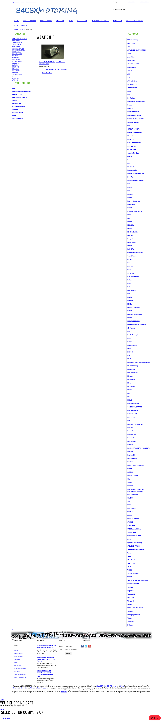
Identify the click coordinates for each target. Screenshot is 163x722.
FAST (129, 215)
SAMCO (130, 472)
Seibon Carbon (132, 475)
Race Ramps (131, 441)
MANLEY (130, 359)
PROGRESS (131, 434)
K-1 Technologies (133, 335)
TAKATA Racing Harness (135, 549)
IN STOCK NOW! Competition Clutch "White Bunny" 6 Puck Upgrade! (46, 659)
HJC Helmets (131, 290)
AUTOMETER (16, 103)
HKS (128, 294)
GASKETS (15, 63)
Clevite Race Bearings (134, 132)
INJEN (129, 311)
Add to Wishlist (51, 69)
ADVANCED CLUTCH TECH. (136, 50)
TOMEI (14, 100)
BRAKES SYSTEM (18, 48)
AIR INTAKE (16, 46)
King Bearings (132, 345)
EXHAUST (15, 57)
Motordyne (131, 379)
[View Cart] (84, 5)
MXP (129, 393)
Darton (129, 160)
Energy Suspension (134, 201)
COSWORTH (131, 146)
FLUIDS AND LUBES (19, 61)
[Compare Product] (86, 5)
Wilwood (130, 611)
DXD (128, 184)
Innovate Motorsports (134, 314)
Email (60, 650)
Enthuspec (131, 204)
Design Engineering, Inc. (135, 173)
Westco (129, 604)
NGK (129, 396)
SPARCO (130, 498)
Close (2, 700)
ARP (128, 74)
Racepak (130, 445)
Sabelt (129, 469)
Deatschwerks (132, 170)
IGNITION (15, 67)
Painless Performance (134, 424)
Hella (129, 287)
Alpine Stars (131, 67)
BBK (128, 95)
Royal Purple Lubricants (135, 465)
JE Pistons (131, 328)
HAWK (129, 283)
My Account (15, 2)
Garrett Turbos (132, 256)
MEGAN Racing (17, 112)
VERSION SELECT (133, 584)
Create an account (31, 2)
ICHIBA (129, 304)
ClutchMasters (132, 136)
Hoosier (130, 300)
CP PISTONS (131, 149)
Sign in (22, 2)
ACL (128, 47)
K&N (128, 331)
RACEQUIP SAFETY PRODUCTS (138, 448)
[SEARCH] (149, 10)
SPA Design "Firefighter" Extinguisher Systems (135, 490)
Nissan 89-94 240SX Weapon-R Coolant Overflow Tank (52, 63)
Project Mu (131, 438)
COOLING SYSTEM (18, 50)
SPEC (14, 115)
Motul (129, 383)
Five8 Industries (132, 232)
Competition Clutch (134, 143)
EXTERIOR (16, 59)
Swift (129, 539)
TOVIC (129, 577)
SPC (128, 501)
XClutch (130, 625)
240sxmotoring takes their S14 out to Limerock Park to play (46, 647)
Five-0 (129, 228)
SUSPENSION (17, 74)
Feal (128, 218)
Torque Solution (132, 573)
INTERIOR (15, 69)
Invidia (129, 318)
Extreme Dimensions (134, 211)
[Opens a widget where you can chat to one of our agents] (155, 718)
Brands (22, 29)
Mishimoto (131, 369)
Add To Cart (47, 73)
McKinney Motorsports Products (138, 362)
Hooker (129, 297)
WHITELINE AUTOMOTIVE (136, 608)
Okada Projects (132, 410)
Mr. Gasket (131, 386)
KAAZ (129, 338)
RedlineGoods (132, 458)
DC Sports (130, 167)
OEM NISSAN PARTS (19, 39)
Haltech (130, 280)
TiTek (129, 567)
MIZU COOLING (132, 372)
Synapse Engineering (134, 542)
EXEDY (129, 208)
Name (61, 646)
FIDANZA (130, 225)
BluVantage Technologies (136, 101)
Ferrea (129, 221)
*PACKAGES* (16, 44)
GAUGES (15, 65)
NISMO (129, 400)
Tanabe (129, 553)
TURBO (14, 76)
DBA (128, 163)
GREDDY (130, 266)
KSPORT (130, 352)
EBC (128, 191)
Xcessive (130, 621)
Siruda (129, 482)
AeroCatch (131, 57)
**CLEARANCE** (17, 42)
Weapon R (130, 601)
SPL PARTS (131, 508)
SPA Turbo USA (132, 495)
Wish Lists (131, 2)
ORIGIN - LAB (17, 94)
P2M (13, 88)
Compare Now (5, 718)
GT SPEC (130, 273)
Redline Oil (131, 455)
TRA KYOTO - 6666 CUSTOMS (137, 580)
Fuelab (129, 245)
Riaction (130, 462)
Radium (130, 451)
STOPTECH (131, 525)
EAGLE (129, 187)
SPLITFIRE (131, 512)
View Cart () (144, 2)
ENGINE (15, 56)
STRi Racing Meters (134, 529)
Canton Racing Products (135, 119)
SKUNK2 (130, 486)
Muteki (129, 390)
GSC (129, 270)
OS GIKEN (131, 417)
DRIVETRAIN (16, 52)
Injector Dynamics (133, 307)
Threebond (131, 560)
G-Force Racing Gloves (135, 252)
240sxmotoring (132, 40)
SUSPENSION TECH (134, 536)
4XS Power (131, 43)
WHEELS (15, 80)
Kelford (129, 342)
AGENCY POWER (133, 64)
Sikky (129, 479)
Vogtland (130, 591)
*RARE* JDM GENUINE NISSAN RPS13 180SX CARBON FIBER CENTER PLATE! (45, 673)
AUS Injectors (132, 81)
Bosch (129, 105)
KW (128, 355)
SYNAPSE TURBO (133, 546)
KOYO (129, 349)
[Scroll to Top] (12, 629)
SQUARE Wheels (133, 518)
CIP (128, 125)
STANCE (130, 522)
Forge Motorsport (133, 239)
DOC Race (130, 177)
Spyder (129, 515)
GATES (129, 259)
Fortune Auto (131, 242)
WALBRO (130, 597)
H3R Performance (133, 276)
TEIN (129, 556)
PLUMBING (16, 71)
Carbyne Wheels (132, 122)
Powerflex (130, 431)
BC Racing (131, 98)
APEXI (129, 71)
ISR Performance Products (21, 91)
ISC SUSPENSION (133, 321)
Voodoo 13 (131, 594)
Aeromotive (131, 60)
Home (16, 29)
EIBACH (130, 194)
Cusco (129, 156)
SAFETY (15, 72)
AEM (129, 53)
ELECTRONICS (17, 54)
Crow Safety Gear (133, 153)
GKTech (130, 263)
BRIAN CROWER (133, 112)
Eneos (129, 198)
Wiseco (129, 618)
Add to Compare (61, 69)
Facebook (82, 646)
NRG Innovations (133, 403)
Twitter (86, 646)
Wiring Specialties (18, 106)
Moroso (130, 376)
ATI (128, 77)
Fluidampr (131, 235)
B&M (129, 91)
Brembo (130, 108)
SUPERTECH (131, 532)
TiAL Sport (131, 563)
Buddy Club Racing (134, 115)
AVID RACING (132, 88)
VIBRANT (15, 109)
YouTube (89, 646)
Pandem (130, 427)
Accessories (16, 41)
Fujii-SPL (130, 249)
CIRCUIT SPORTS (133, 129)
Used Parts (15, 78)
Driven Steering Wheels (135, 180)
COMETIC (130, 139)
